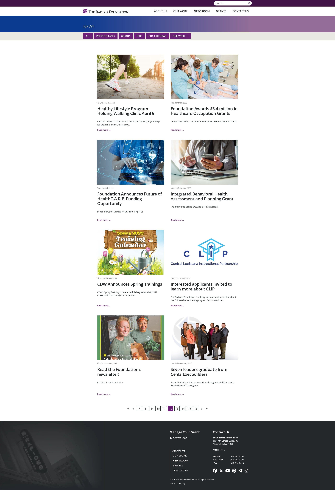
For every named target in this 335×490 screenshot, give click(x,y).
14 (183, 408)
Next (201, 408)
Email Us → (219, 450)
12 (170, 408)
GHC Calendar (157, 36)
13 (176, 408)
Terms (172, 483)
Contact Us (241, 11)
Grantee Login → (181, 437)
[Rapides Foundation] (105, 11)
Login (2, 488)
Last (206, 408)
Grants (221, 11)
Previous (133, 408)
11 (164, 408)
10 (158, 408)
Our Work (180, 11)
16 (195, 408)
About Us (160, 11)
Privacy (182, 483)
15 (189, 408)
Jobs (139, 36)
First (128, 408)
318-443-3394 (237, 456)
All (88, 36)
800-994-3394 (237, 459)
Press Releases (105, 36)
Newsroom (202, 11)
